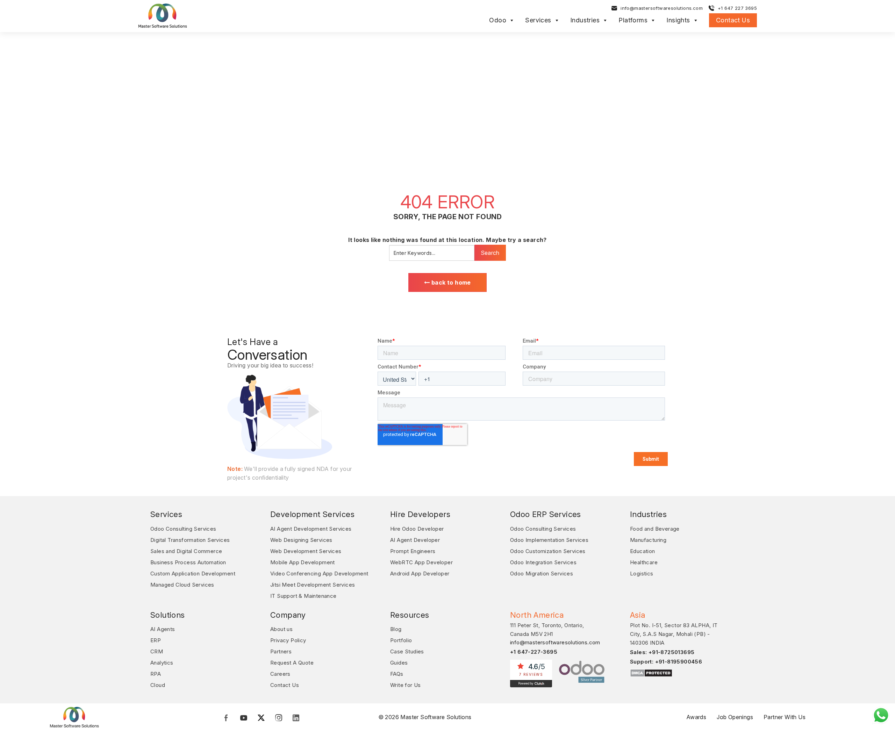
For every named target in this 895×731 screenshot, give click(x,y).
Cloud (157, 685)
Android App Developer (419, 573)
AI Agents (162, 629)
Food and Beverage (655, 528)
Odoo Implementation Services (549, 540)
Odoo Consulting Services (183, 528)
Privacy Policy (288, 640)
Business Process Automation (188, 562)
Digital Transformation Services (190, 540)
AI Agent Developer (415, 540)
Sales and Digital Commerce (186, 551)
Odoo (497, 20)
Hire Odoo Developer (417, 528)
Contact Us (733, 20)
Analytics (161, 662)
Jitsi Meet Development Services (312, 584)
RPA (155, 674)
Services (538, 20)
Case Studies (407, 651)
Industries (585, 20)
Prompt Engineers (412, 551)
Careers (280, 674)
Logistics (641, 573)
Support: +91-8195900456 (666, 661)
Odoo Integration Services (543, 562)
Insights (678, 20)
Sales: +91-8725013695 (662, 652)
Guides (399, 662)
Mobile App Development (302, 562)
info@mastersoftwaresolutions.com (662, 8)
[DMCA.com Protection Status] (651, 672)
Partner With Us (785, 717)
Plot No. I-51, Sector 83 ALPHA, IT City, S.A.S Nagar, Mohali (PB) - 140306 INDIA (674, 634)
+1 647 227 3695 (737, 8)
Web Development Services (306, 551)
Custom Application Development (192, 573)
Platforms (632, 20)
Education (642, 551)
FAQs (396, 674)
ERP (155, 640)
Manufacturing (648, 540)
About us (281, 629)
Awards (696, 717)
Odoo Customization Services (548, 551)
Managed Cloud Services (182, 584)
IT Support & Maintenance (303, 596)
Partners (281, 651)
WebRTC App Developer (421, 562)
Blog (396, 629)
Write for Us (405, 685)
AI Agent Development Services (311, 528)
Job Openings (735, 717)
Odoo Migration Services (541, 573)
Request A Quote (292, 662)
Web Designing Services (301, 540)
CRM (156, 651)
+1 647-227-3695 (533, 651)
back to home (450, 282)
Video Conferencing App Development (319, 573)
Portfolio (401, 640)
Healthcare (644, 562)
